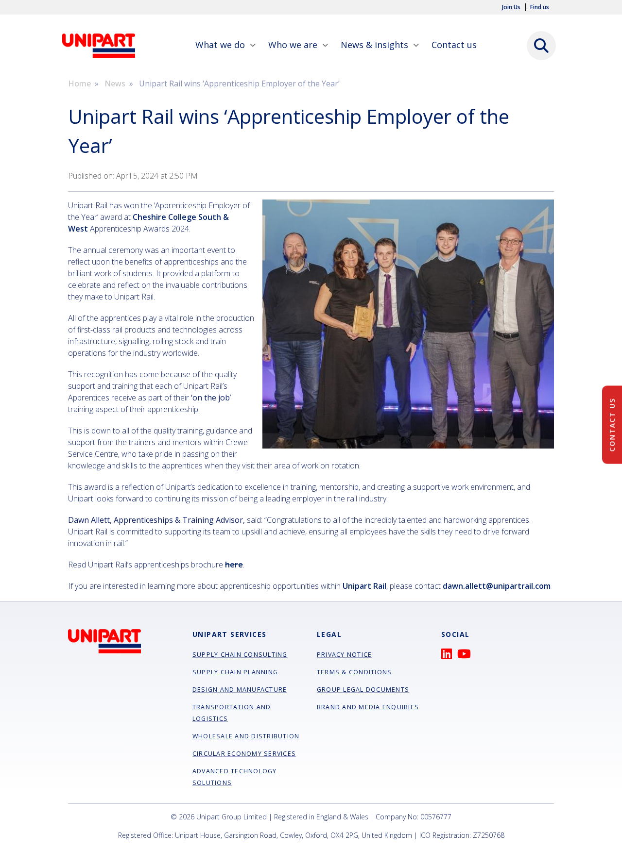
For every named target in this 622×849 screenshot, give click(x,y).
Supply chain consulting (240, 654)
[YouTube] (466, 656)
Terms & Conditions (354, 672)
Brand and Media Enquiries (368, 707)
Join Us (511, 7)
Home (79, 83)
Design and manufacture (239, 689)
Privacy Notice (344, 654)
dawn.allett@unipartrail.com (497, 586)
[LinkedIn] (449, 656)
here (234, 564)
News (114, 83)
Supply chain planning (235, 672)
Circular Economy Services (244, 753)
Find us (539, 7)
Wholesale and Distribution (245, 736)
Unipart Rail (364, 586)
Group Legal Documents (363, 689)
